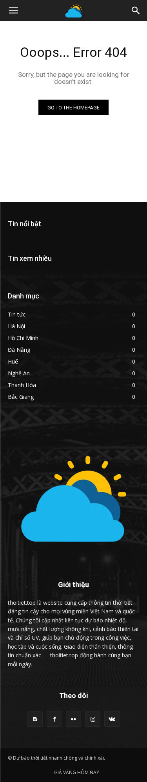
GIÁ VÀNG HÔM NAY (76, 772)
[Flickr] (73, 719)
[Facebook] (54, 719)
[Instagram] (92, 719)
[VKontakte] (112, 719)
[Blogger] (35, 719)
